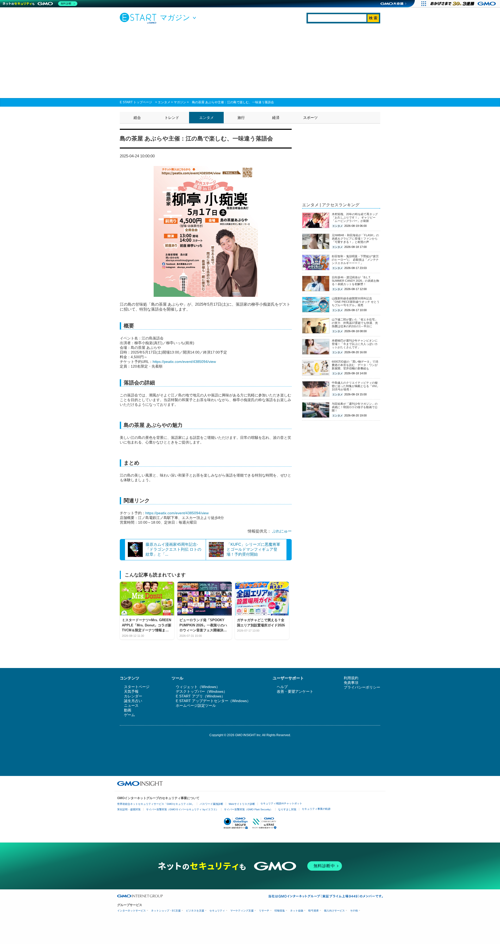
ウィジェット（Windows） (198, 687)
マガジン (180, 102)
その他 (354, 910)
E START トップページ (136, 102)
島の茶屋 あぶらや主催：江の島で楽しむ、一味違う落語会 (233, 102)
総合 (137, 117)
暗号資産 (313, 910)
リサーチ (264, 910)
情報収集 (279, 910)
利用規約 (351, 678)
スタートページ (136, 687)
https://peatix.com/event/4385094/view (184, 361)
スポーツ (310, 117)
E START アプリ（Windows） (200, 696)
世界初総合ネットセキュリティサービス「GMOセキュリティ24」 (155, 803)
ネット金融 (296, 910)
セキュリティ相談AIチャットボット (281, 803)
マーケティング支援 (242, 910)
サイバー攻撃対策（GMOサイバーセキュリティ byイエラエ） (182, 809)
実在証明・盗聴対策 (129, 809)
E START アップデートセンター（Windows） (213, 701)
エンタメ (164, 102)
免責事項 (351, 682)
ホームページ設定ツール (196, 705)
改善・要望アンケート (295, 691)
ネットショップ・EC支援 (166, 910)
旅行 (241, 117)
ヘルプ (282, 687)
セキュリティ (217, 910)
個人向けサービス (334, 910)
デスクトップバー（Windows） (201, 691)
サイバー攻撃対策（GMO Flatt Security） (248, 809)
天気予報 (131, 691)
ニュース (131, 705)
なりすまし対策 (287, 809)
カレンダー (133, 696)
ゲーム (129, 715)
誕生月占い (133, 701)
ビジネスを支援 (195, 910)
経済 (275, 117)
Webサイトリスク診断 (242, 803)
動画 (127, 710)
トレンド (172, 117)
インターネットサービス (131, 910)
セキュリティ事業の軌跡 (316, 808)
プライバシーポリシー (362, 687)
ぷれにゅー (282, 531)
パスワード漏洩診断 (211, 803)
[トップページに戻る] (139, 18)
